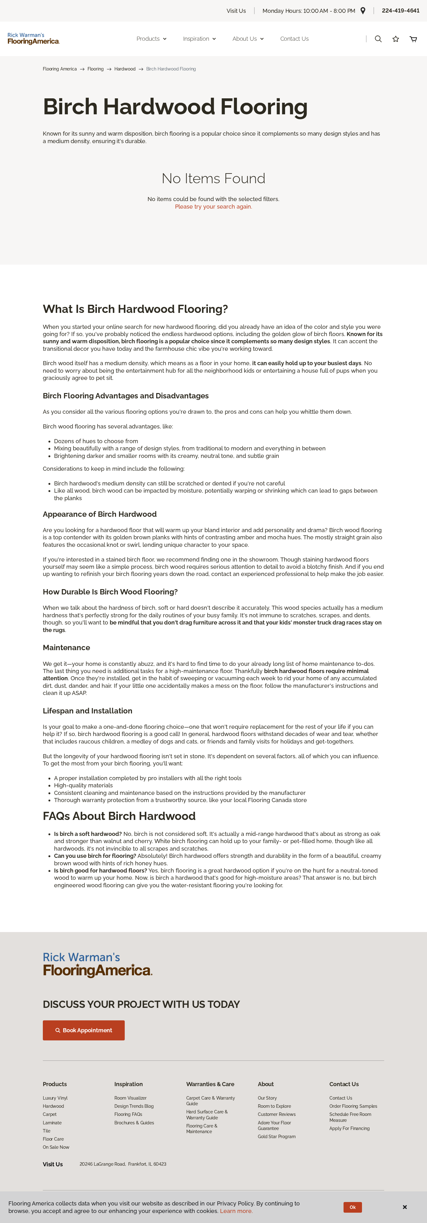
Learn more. (236, 1211)
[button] (378, 39)
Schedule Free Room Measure (350, 1117)
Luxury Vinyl (55, 1098)
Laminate (52, 1122)
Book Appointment (87, 1030)
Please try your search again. (213, 206)
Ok (353, 1207)
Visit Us (236, 11)
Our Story (267, 1098)
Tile (46, 1130)
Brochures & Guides (134, 1122)
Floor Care (53, 1139)
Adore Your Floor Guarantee (274, 1125)
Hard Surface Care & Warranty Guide (207, 1114)
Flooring (96, 68)
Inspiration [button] (196, 38)
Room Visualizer (130, 1098)
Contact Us (294, 38)
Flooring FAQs (128, 1114)
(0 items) (413, 39)
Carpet (50, 1114)
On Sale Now (56, 1147)
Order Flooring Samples (353, 1106)
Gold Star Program (277, 1136)
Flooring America (60, 68)
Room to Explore (274, 1106)
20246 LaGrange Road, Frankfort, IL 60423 (123, 1164)
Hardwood (125, 68)
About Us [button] (245, 38)
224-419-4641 (400, 10)
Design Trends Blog (133, 1106)
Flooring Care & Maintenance (202, 1128)
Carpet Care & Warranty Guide (210, 1101)
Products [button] (148, 38)
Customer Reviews (277, 1114)
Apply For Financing (349, 1128)
